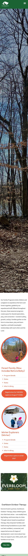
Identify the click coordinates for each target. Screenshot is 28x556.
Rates (6, 383)
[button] (25, 3)
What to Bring (9, 386)
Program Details (9, 376)
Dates (6, 379)
